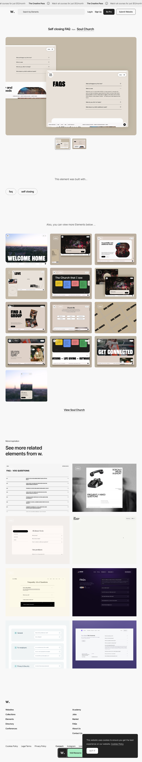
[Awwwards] (12, 12)
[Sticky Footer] (71, 351)
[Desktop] (26, 249)
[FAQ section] (104, 644)
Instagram (71, 746)
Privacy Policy (40, 746)
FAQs (74, 724)
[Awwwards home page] (62, 753)
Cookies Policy (12, 746)
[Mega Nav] (71, 249)
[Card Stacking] (71, 317)
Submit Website (126, 12)
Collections (10, 714)
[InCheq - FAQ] (38, 644)
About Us (76, 728)
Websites (10, 709)
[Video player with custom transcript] (26, 351)
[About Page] (26, 283)
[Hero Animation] (115, 351)
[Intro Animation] (115, 283)
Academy (76, 709)
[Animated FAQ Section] (38, 592)
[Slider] (71, 283)
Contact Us (77, 733)
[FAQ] (38, 488)
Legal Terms (26, 746)
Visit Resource (75, 753)
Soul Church (85, 29)
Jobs (74, 714)
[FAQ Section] (104, 592)
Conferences (11, 728)
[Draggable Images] (26, 317)
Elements (10, 719)
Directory (10, 724)
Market (75, 719)
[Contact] (115, 249)
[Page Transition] (115, 317)
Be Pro (109, 12)
